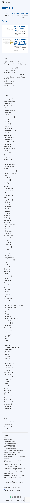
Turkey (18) (7, 301)
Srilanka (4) (7, 193)
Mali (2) (6, 388)
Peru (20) (6, 240)
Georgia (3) (7, 273)
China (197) (7, 108)
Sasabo (8, 2)
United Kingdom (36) (10, 130)
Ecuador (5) (7, 233)
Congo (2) (7, 345)
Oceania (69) (7, 146)
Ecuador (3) (7, 320)
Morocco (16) (8, 404)
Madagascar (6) (8, 395)
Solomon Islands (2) (10, 173)
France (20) (7, 271)
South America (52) (9, 225)
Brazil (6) (6, 229)
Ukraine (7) (7, 303)
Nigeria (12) (7, 408)
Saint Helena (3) (8, 368)
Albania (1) (7, 251)
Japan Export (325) (9, 101)
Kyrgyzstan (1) (8, 213)
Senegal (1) (7, 370)
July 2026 (7, 424)
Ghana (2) (7, 358)
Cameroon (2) (8, 343)
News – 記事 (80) (8, 83)
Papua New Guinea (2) (10, 171)
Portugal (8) (7, 289)
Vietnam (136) (8, 114)
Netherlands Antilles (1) (11, 307)
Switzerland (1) (8, 298)
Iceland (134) (8, 105)
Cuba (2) (6, 314)
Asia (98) (6, 182)
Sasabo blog (7, 8)
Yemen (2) (7, 197)
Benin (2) (6, 340)
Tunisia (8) (7, 381)
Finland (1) (7, 269)
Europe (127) (8, 249)
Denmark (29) (8, 139)
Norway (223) (8, 103)
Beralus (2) (7, 253)
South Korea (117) (9, 117)
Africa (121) (7, 334)
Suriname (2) (7, 242)
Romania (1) (7, 291)
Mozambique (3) (9, 402)
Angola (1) (7, 338)
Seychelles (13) (8, 372)
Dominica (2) (7, 316)
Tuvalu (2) (7, 177)
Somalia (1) (7, 374)
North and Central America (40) (13, 305)
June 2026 (7, 426)
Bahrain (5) (7, 202)
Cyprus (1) (7, 264)
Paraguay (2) (7, 238)
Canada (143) (8, 112)
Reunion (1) (7, 365)
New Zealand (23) (9, 166)
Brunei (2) (7, 204)
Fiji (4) (5, 155)
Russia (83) (7, 119)
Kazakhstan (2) (8, 211)
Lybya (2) (6, 393)
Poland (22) (7, 144)
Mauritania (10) (8, 397)
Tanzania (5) (7, 379)
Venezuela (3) (8, 247)
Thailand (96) (8, 121)
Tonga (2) (7, 175)
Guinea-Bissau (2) (9, 363)
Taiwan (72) (7, 124)
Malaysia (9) (7, 222)
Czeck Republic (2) (9, 260)
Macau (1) (7, 215)
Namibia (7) (7, 406)
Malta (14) (7, 287)
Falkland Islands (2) (9, 235)
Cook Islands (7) (8, 152)
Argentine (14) (8, 226)
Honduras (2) (8, 325)
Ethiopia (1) (7, 356)
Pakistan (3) (7, 186)
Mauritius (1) (7, 399)
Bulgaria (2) (7, 255)
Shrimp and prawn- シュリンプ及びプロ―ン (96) (14, 78)
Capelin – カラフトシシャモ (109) (13, 62)
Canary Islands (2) (9, 257)
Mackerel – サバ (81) (9, 72)
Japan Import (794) (10, 99)
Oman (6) (6, 184)
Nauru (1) (6, 162)
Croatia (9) (7, 262)
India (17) (7, 209)
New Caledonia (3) (9, 164)
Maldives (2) (7, 218)
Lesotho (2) (7, 390)
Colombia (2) (8, 231)
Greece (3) (7, 278)
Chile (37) (6, 133)
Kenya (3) (6, 386)
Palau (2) (6, 168)
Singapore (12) (8, 195)
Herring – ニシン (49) (10, 70)
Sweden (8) (7, 294)
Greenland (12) (8, 323)
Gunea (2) (7, 361)
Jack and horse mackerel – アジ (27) (14, 75)
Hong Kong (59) (8, 126)
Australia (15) (8, 150)
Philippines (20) (8, 188)
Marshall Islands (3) (9, 148)
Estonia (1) (7, 267)
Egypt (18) (7, 354)
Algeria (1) (7, 336)
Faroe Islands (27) (9, 142)
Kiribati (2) (7, 157)
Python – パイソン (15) (10, 85)
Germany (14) (8, 276)
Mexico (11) (7, 327)
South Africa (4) (8, 377)
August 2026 (8, 421)
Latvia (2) (7, 285)
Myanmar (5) (7, 220)
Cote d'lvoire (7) (9, 349)
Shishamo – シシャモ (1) (11, 68)
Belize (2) (6, 309)
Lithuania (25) (8, 135)
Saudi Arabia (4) (8, 191)
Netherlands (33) (9, 137)
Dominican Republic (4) (11, 318)
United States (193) (10, 110)
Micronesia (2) (8, 159)
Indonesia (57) (8, 128)
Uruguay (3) (7, 244)
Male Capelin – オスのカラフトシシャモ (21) (15, 65)
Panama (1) (7, 332)
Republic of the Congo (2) (11, 347)
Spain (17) (7, 296)
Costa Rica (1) (8, 311)
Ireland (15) (7, 280)
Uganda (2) (7, 383)
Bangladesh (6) (8, 200)
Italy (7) (6, 282)
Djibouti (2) (7, 352)
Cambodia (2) (8, 206)
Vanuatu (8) (7, 180)
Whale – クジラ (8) (9, 81)
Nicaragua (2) (8, 330)
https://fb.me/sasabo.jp (12, 490)
